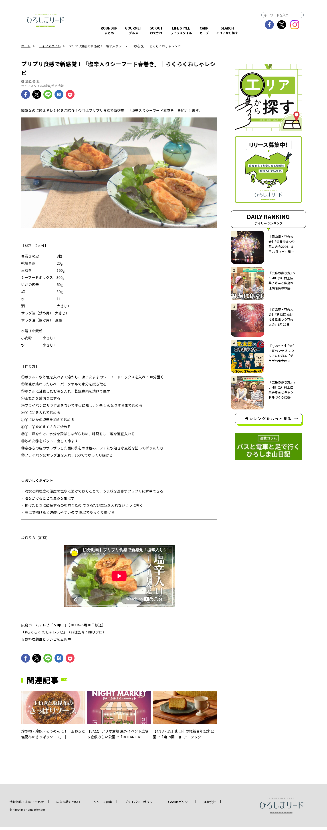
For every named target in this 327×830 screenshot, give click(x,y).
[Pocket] (70, 94)
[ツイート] (36, 94)
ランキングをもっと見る (268, 418)
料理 (47, 85)
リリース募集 (103, 801)
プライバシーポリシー (140, 801)
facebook (269, 24)
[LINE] (47, 94)
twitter (282, 24)
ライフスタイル (50, 46)
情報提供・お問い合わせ (27, 801)
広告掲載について (68, 801)
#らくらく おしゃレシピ (44, 632)
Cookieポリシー (179, 801)
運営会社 (210, 801)
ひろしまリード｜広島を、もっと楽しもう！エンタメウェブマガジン (45, 20)
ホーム (25, 46)
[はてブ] (58, 94)
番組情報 (57, 85)
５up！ (59, 624)
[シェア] (25, 94)
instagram (295, 24)
